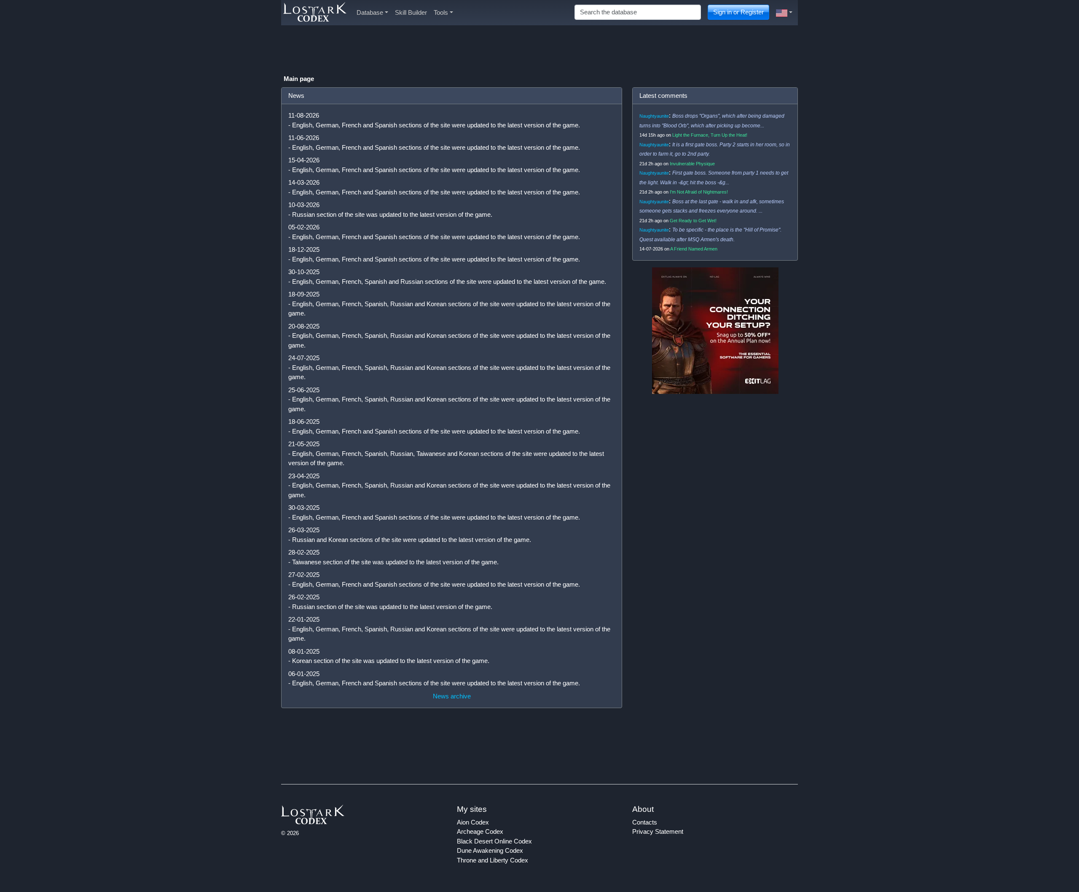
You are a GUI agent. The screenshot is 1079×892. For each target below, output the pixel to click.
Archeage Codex (480, 831)
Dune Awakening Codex (490, 850)
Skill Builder (411, 12)
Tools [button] (441, 12)
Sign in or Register (738, 12)
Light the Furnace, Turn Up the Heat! (709, 134)
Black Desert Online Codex (494, 841)
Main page (299, 78)
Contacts (644, 822)
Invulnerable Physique (692, 163)
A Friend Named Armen (693, 248)
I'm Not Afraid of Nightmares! (699, 191)
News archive (452, 696)
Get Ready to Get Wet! (693, 220)
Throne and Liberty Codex (492, 860)
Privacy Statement (657, 831)
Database (370, 12)
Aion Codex (473, 822)
